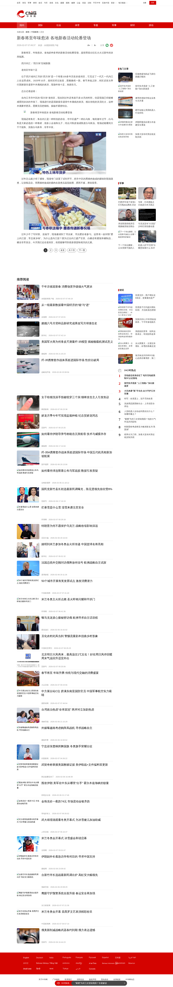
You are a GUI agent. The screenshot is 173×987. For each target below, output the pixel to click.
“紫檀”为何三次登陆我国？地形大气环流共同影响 (140, 420)
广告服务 (56, 979)
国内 (22, 25)
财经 (35, 3)
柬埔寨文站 (82, 963)
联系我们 (68, 979)
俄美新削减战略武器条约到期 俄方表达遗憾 (68, 930)
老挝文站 (69, 963)
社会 (58, 25)
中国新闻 (34, 32)
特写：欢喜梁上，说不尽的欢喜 (138, 399)
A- (95, 45)
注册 (144, 3)
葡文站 (69, 958)
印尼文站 (108, 963)
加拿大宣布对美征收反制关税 (145, 135)
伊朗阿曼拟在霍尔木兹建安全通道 (145, 123)
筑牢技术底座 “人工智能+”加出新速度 (145, 87)
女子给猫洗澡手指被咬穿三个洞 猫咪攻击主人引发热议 (75, 397)
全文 (63, 250)
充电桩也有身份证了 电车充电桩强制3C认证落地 (139, 376)
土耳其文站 (69, 969)
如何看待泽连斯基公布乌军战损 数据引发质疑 (69, 470)
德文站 (42, 958)
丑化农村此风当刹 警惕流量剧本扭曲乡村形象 (69, 636)
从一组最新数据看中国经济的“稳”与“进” (65, 305)
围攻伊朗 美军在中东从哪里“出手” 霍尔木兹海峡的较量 (75, 783)
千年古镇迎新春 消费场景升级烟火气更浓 (66, 286)
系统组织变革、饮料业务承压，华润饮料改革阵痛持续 (145, 333)
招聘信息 (80, 979)
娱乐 (40, 3)
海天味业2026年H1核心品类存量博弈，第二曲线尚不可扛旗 (145, 357)
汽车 (46, 3)
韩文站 (29, 963)
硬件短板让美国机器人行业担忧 (145, 111)
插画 (67, 3)
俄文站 (95, 958)
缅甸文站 (121, 963)
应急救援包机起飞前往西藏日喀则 (145, 75)
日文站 (121, 958)
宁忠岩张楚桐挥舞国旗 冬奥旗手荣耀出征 (66, 746)
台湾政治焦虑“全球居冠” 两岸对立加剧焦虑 (67, 709)
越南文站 (56, 963)
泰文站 (95, 963)
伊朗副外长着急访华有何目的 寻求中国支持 (68, 856)
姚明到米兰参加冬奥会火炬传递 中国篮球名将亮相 (72, 544)
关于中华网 (43, 979)
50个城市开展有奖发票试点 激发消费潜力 (67, 581)
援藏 (62, 3)
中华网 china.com (27, 14)
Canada (92, 969)
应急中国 (105, 3)
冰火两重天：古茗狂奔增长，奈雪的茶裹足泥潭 (145, 345)
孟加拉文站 (56, 969)
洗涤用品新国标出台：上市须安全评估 (139, 404)
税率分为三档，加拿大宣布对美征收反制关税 (139, 435)
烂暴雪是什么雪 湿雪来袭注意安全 (62, 507)
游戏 (51, 3)
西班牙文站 (108, 958)
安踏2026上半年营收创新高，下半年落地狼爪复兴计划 (145, 321)
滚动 (151, 25)
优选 (84, 3)
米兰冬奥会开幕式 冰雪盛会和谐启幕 (64, 838)
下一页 (82, 250)
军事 (29, 3)
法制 (89, 3)
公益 (78, 3)
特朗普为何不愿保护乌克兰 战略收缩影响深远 (69, 525)
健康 (73, 3)
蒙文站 (135, 963)
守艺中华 (96, 3)
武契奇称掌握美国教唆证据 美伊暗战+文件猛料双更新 (74, 764)
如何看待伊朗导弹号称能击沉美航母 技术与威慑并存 (73, 434)
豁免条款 (104, 979)
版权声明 (92, 979)
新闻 (27, 32)
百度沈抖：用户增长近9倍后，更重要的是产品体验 (145, 296)
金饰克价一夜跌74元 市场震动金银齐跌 (65, 801)
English (26, 958)
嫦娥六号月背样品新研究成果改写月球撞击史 (69, 323)
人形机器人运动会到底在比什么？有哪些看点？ (139, 412)
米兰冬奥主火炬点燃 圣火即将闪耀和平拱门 (68, 599)
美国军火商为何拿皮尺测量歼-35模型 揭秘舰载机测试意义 (77, 341)
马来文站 (42, 963)
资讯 (24, 3)
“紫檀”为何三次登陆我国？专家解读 (91, 983)
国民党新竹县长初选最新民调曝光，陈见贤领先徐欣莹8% (76, 489)
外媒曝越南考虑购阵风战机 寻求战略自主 (66, 728)
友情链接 (116, 979)
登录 (152, 3)
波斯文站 (82, 969)
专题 (95, 25)
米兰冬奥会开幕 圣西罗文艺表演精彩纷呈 (66, 911)
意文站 (56, 958)
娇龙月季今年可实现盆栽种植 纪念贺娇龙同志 (69, 415)
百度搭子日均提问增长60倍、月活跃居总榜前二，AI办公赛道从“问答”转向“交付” (145, 308)
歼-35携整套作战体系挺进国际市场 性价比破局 (70, 360)
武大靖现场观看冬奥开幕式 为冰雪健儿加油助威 (71, 819)
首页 (18, 3)
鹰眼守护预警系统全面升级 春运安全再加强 (68, 893)
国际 (40, 25)
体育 (77, 25)
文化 (57, 3)
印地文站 (42, 969)
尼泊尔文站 (29, 969)
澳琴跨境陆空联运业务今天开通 (145, 99)
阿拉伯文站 (135, 958)
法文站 (82, 958)
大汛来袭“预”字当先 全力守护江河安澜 (139, 392)
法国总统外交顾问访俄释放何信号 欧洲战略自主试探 (73, 562)
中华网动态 (130, 979)
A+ (89, 45)
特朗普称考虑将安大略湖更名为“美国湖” (139, 428)
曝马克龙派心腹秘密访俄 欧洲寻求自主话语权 (69, 617)
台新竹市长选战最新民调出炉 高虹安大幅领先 (69, 875)
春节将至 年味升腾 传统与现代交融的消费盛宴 (70, 672)
